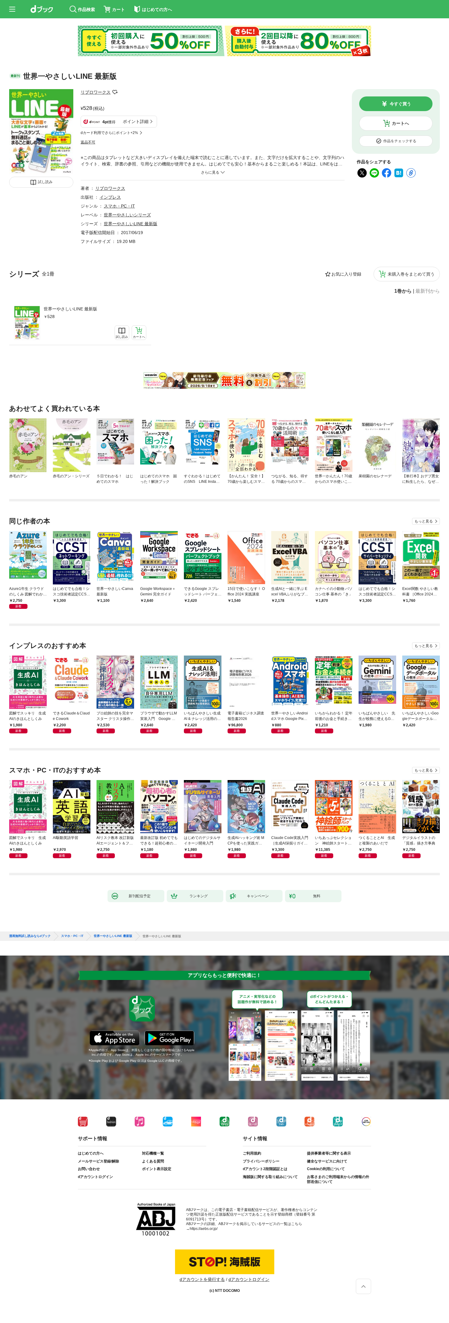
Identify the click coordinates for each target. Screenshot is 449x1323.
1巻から (403, 291)
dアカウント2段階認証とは (265, 1169)
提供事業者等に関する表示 (329, 1153)
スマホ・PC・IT (119, 206)
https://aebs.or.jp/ (203, 1229)
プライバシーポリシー (261, 1161)
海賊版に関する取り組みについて (270, 1177)
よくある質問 (153, 1161)
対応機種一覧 (153, 1153)
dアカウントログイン (95, 1177)
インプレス (110, 197)
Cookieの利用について (326, 1169)
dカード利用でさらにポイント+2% (109, 133)
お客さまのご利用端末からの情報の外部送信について (338, 1179)
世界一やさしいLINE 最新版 (70, 308)
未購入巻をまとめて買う (411, 274)
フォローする (115, 92)
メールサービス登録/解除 (98, 1161)
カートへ (400, 123)
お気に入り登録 (346, 274)
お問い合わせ (89, 1169)
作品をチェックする (399, 141)
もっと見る (423, 521)
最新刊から (427, 291)
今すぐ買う (400, 103)
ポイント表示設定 (156, 1169)
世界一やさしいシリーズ (127, 214)
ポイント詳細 (135, 121)
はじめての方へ (91, 1153)
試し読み (45, 182)
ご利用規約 (252, 1153)
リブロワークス (96, 92)
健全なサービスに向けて (327, 1161)
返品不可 (88, 142)
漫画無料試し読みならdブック (30, 936)
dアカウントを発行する (202, 1279)
